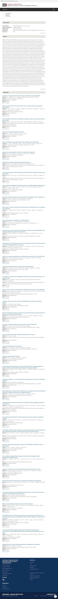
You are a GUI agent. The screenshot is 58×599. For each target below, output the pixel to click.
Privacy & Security (33, 565)
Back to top (42, 33)
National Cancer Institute (34, 577)
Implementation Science (7, 573)
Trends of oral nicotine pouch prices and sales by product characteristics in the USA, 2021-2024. (23, 256)
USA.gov (31, 579)
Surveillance (4, 575)
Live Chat (35, 595)
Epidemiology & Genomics (7, 568)
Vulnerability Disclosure (34, 569)
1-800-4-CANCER (43, 595)
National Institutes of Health (35, 575)
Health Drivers (4, 571)
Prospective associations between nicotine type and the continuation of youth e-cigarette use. (23, 197)
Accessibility (32, 562)
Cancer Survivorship (6, 566)
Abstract (7, 14)
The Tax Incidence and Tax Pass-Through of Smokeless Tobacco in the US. (18, 334)
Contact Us (4, 585)
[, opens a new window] (3, 580)
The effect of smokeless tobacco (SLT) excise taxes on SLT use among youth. (19, 324)
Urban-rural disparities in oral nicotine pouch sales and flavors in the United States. (20, 142)
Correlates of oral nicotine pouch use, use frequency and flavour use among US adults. (21, 95)
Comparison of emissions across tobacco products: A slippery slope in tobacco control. (21, 469)
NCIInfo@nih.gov (53, 595)
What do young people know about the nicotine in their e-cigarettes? (17, 503)
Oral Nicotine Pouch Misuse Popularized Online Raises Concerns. (16, 162)
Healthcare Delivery (6, 570)
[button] (53, 9)
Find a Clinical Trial (5, 588)
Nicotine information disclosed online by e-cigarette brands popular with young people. (21, 480)
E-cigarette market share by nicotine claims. (12, 346)
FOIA (30, 563)
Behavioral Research (6, 564)
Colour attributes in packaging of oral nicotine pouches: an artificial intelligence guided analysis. (23, 185)
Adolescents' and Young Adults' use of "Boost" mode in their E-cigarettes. (18, 152)
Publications (8, 16)
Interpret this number (25, 26)
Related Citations (6, 103)
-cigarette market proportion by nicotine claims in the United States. (18, 266)
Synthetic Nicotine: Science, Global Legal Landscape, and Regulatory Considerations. (21, 544)
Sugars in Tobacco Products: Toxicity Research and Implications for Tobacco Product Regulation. (23, 289)
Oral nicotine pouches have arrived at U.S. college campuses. (15, 220)
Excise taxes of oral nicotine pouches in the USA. (13, 132)
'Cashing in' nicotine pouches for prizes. (11, 356)
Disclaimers (32, 567)
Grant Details (8, 13)
